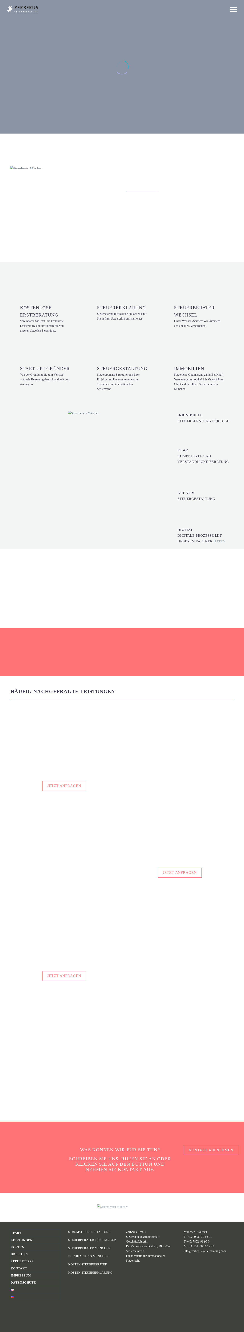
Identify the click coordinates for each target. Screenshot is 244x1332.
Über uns (19, 1254)
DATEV (220, 541)
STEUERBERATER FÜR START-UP (92, 1240)
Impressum (21, 1275)
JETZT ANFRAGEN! (148, 233)
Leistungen (22, 1240)
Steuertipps (22, 1261)
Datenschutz (23, 1282)
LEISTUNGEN (53, 284)
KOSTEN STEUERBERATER (87, 1264)
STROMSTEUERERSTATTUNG (89, 1232)
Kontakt (19, 1268)
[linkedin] (12, 1311)
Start (16, 1233)
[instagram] (20, 1311)
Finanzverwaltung (100, 1039)
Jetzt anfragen (64, 786)
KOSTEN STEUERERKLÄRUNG (90, 1272)
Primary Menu (233, 9)
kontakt (130, 1169)
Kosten (17, 1247)
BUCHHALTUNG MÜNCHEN (88, 1256)
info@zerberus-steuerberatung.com (205, 1251)
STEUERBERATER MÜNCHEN (89, 1248)
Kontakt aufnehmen (211, 1150)
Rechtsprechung (20, 1044)
